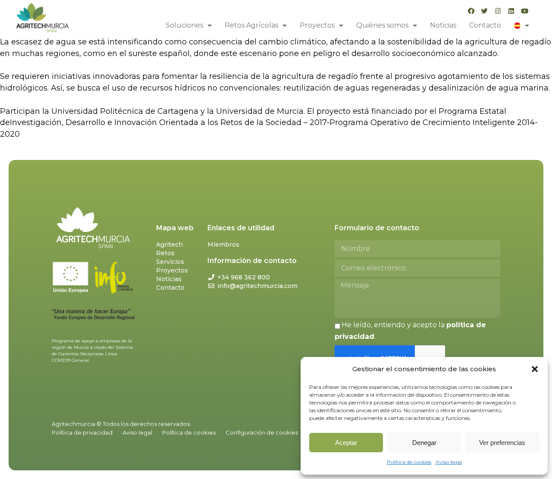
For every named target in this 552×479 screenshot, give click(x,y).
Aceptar (346, 442)
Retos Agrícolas (251, 25)
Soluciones (184, 25)
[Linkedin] (511, 11)
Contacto (485, 25)
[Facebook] (471, 11)
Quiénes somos (382, 25)
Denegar (424, 442)
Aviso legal (449, 462)
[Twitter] (484, 11)
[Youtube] (524, 11)
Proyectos (317, 25)
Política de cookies (409, 462)
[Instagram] (497, 11)
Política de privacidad (82, 432)
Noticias (443, 25)
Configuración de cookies (262, 432)
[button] (534, 369)
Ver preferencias (502, 442)
